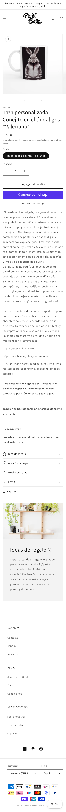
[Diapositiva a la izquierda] (25, 101)
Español (48, 773)
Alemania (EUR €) (19, 773)
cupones (12, 733)
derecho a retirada (18, 677)
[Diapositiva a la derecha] (41, 101)
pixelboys (27, 805)
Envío (10, 685)
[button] (5, 19)
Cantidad (7, 163)
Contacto (12, 637)
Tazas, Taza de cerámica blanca (26, 155)
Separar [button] (11, 491)
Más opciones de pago (33, 203)
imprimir (12, 645)
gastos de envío (29, 140)
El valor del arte (16, 725)
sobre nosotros (16, 716)
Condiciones (14, 693)
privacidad (13, 654)
